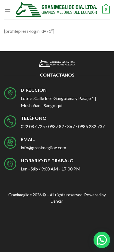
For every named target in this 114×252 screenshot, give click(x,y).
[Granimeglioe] (56, 10)
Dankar (57, 201)
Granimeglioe (20, 195)
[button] (102, 240)
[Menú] (7, 9)
